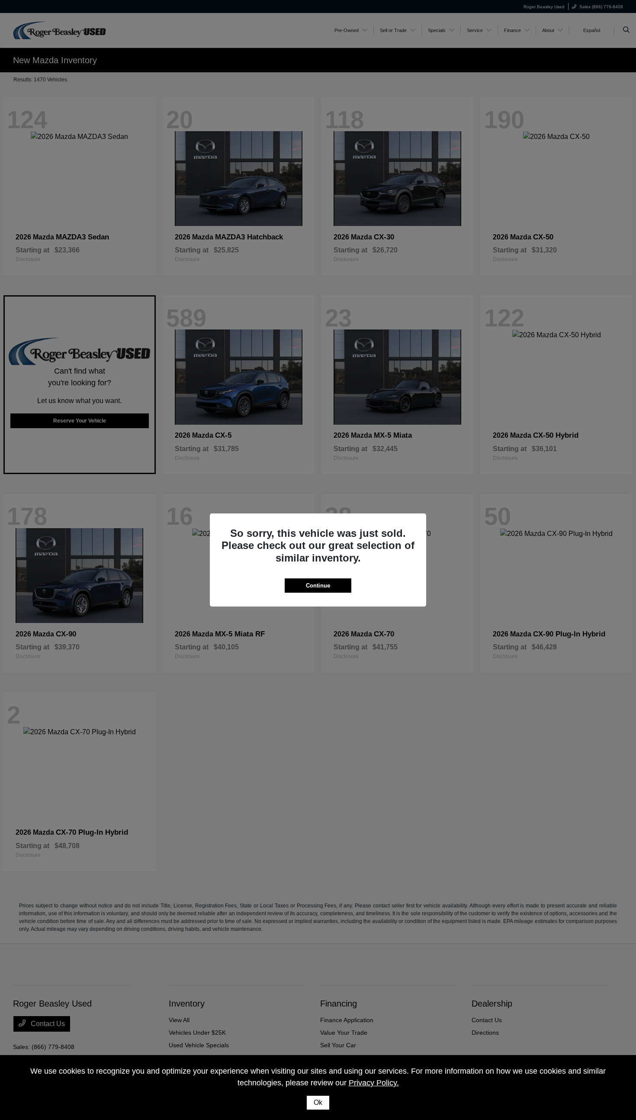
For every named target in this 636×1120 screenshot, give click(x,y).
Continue (318, 585)
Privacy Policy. (374, 1082)
